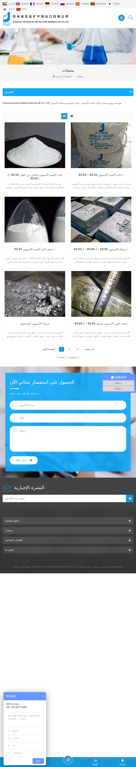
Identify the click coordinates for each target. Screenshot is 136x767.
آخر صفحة (89, 349)
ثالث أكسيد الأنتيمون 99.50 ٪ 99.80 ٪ (101, 175)
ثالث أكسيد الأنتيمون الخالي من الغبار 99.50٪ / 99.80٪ (35, 176)
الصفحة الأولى (48, 349)
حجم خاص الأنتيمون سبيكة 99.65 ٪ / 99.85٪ (101, 324)
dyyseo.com (117, 567)
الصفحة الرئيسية (63, 76)
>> (77, 349)
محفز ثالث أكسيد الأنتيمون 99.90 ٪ (34, 250)
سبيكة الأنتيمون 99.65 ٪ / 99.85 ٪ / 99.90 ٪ (101, 250)
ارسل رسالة (21, 460)
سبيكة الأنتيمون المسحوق (35, 324)
